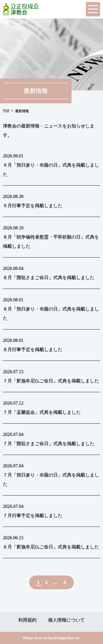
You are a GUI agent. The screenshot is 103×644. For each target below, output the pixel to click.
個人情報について (66, 620)
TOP (6, 111)
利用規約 (27, 620)
